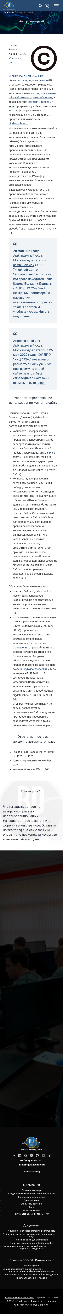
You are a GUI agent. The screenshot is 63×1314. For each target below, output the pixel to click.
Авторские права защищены (19, 1297)
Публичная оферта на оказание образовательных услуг (29, 1235)
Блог (31, 1207)
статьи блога (48, 452)
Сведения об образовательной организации (31, 1193)
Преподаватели (31, 1200)
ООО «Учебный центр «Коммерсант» (26, 1301)
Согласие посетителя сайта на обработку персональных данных (24, 1247)
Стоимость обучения (31, 1203)
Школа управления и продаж (31, 1278)
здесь (41, 383)
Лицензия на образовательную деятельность (31, 1231)
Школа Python (31, 1265)
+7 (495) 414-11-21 (31, 1160)
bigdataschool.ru (18, 123)
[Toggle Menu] (56, 5)
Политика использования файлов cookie (31, 1243)
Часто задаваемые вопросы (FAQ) (31, 1214)
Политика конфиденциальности (31, 1239)
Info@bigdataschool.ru (33, 669)
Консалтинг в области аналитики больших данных (31, 1274)
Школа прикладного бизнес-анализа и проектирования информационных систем (28, 1270)
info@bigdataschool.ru (31, 1164)
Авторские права (31, 1210)
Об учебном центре (31, 1190)
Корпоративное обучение (31, 1197)
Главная (8, 12)
